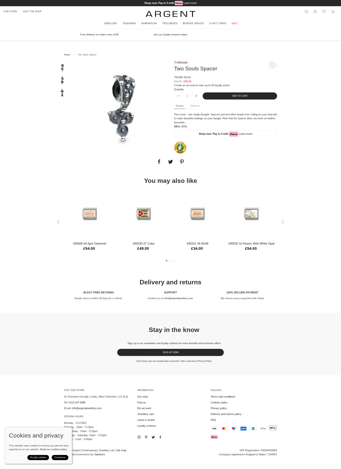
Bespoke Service (193, 23)
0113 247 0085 (77, 402)
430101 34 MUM (197, 243)
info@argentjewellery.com (178, 298)
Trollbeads (169, 23)
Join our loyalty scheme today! (170, 34)
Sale (234, 23)
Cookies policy (219, 402)
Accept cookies (38, 457)
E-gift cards (217, 23)
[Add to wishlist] (324, 11)
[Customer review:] (180, 147)
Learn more (190, 2)
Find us (141, 402)
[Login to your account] (315, 11)
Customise (60, 457)
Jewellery (110, 23)
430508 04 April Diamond (89, 243)
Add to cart (240, 96)
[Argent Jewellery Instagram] (139, 437)
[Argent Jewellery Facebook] (160, 437)
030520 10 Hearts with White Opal (251, 243)
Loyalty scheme (146, 425)
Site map (121, 450)
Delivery (195, 105)
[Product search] (306, 11)
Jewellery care (145, 414)
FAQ (213, 419)
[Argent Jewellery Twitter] (153, 437)
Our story (10, 11)
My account (144, 408)
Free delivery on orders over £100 (99, 34)
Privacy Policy (204, 361)
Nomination (149, 23)
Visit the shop (32, 11)
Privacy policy (219, 408)
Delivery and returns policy (226, 414)
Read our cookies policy (53, 449)
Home (67, 54)
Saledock (99, 454)
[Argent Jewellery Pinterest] (146, 437)
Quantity (179, 89)
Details (179, 105)
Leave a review (146, 419)
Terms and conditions (223, 396)
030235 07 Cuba (143, 243)
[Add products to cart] (333, 11)
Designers (129, 23)
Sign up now (170, 352)
